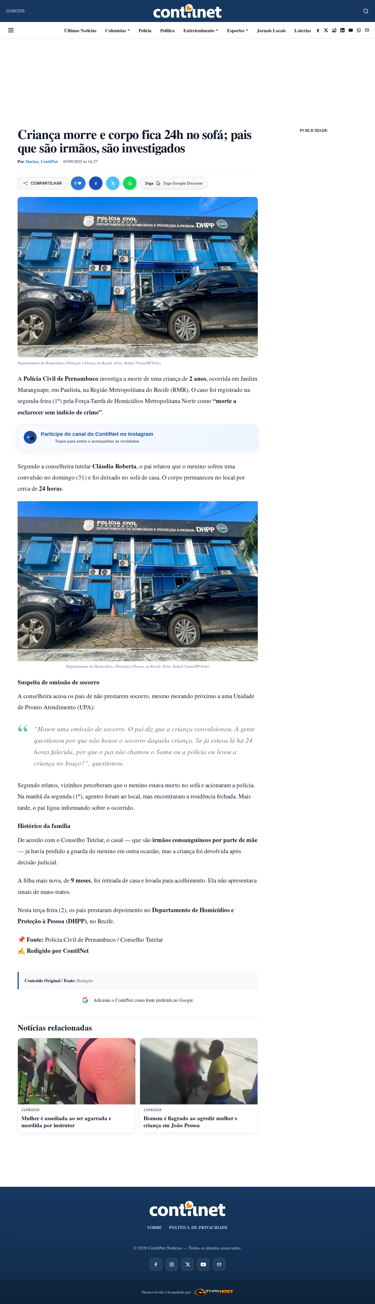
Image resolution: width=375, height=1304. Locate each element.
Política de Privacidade (198, 1227)
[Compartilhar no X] (113, 183)
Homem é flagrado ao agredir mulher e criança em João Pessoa (190, 1121)
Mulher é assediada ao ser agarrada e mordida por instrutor (66, 1121)
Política (167, 30)
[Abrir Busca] (366, 11)
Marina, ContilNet (41, 161)
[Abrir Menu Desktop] (11, 30)
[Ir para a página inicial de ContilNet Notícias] (187, 1209)
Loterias (302, 30)
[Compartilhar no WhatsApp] (130, 183)
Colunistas (115, 30)
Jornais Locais (271, 30)
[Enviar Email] (367, 30)
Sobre (154, 1227)
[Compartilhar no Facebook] (96, 183)
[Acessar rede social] (318, 30)
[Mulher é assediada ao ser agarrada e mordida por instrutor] (76, 1071)
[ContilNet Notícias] (187, 11)
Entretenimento (198, 30)
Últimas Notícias (80, 30)
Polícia (145, 30)
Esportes (235, 30)
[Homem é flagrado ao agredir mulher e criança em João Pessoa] (199, 1071)
